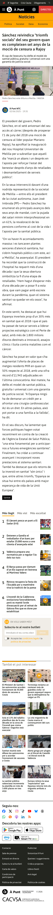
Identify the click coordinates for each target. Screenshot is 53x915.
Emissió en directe (10, 858)
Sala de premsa (9, 853)
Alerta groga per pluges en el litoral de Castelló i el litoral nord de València (39, 754)
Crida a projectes (35, 864)
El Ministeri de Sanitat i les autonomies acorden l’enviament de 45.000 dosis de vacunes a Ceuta (13, 690)
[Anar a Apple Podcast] (17, 817)
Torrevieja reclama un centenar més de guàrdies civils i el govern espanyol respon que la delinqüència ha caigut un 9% (39, 691)
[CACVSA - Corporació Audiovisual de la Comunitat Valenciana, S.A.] (23, 899)
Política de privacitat (11, 882)
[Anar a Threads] (43, 811)
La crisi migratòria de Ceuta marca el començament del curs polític (38, 721)
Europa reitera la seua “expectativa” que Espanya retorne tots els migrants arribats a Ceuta (39, 786)
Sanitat (7, 497)
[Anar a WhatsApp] (4, 817)
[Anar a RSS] (30, 817)
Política (8, 24)
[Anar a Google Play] (12, 830)
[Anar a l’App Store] (33, 830)
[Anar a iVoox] (11, 817)
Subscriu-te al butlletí (12, 864)
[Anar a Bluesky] (37, 811)
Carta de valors (9, 869)
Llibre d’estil (33, 869)
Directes (46, 9)
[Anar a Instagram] (17, 811)
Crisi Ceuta (26, 3)
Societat (20, 24)
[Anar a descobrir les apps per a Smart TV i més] (26, 838)
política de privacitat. (21, 641)
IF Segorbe (13, 3)
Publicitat (32, 848)
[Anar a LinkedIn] (23, 817)
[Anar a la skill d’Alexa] (6, 838)
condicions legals (30, 638)
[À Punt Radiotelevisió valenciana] (17, 891)
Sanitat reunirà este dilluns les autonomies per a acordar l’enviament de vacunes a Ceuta (13, 755)
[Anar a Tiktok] (24, 811)
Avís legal (32, 874)
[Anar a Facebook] (4, 811)
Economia (43, 24)
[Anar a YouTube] (30, 811)
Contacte (6, 848)
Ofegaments (40, 3)
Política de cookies (36, 882)
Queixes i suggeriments (38, 858)
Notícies (26, 16)
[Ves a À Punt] (15, 9)
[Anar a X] (11, 811)
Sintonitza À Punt (36, 853)
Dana (31, 24)
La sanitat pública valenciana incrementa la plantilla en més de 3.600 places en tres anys (13, 786)
